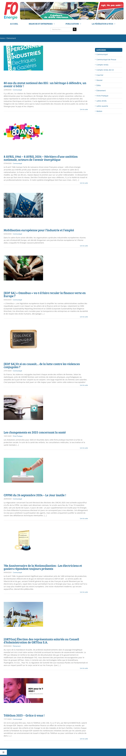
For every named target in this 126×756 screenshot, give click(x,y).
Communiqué (17, 90)
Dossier (99, 80)
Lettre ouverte (102, 106)
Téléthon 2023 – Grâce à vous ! (24, 715)
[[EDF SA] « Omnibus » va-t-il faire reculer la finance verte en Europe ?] (23, 268)
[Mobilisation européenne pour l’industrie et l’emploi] (23, 205)
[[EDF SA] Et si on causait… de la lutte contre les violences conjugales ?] (23, 339)
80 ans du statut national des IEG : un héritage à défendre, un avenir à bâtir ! (45, 84)
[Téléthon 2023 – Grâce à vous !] (23, 690)
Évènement (17, 646)
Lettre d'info (101, 101)
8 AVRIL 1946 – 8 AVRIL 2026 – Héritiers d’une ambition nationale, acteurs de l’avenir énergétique (41, 158)
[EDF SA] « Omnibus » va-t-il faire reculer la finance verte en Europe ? (45, 294)
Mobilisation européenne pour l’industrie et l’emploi (39, 230)
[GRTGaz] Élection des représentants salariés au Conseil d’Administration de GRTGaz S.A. (41, 640)
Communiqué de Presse (106, 59)
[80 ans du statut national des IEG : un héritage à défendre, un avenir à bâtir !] (23, 58)
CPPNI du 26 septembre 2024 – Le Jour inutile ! (35, 495)
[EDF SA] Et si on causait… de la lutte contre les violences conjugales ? (42, 365)
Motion (99, 111)
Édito (98, 85)
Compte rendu (102, 65)
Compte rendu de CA (105, 70)
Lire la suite (84, 109)
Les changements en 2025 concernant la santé (35, 432)
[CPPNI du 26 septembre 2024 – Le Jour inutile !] (23, 470)
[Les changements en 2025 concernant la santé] (23, 407)
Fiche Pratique (18, 436)
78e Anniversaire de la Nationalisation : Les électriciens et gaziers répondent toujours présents (43, 567)
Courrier (99, 75)
